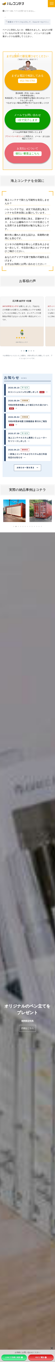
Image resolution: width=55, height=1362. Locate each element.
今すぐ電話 (39, 1357)
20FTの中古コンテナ (10, 306)
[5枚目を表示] (31, 350)
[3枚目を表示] (26, 351)
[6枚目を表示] (33, 350)
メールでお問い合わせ (27, 118)
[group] (27, 321)
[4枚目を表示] (28, 350)
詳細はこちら (27, 1028)
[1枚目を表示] (21, 350)
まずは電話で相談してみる (27, 78)
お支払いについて (27, 151)
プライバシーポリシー (14, 136)
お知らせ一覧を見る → (27, 467)
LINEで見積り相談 (12, 1357)
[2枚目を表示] (24, 350)
